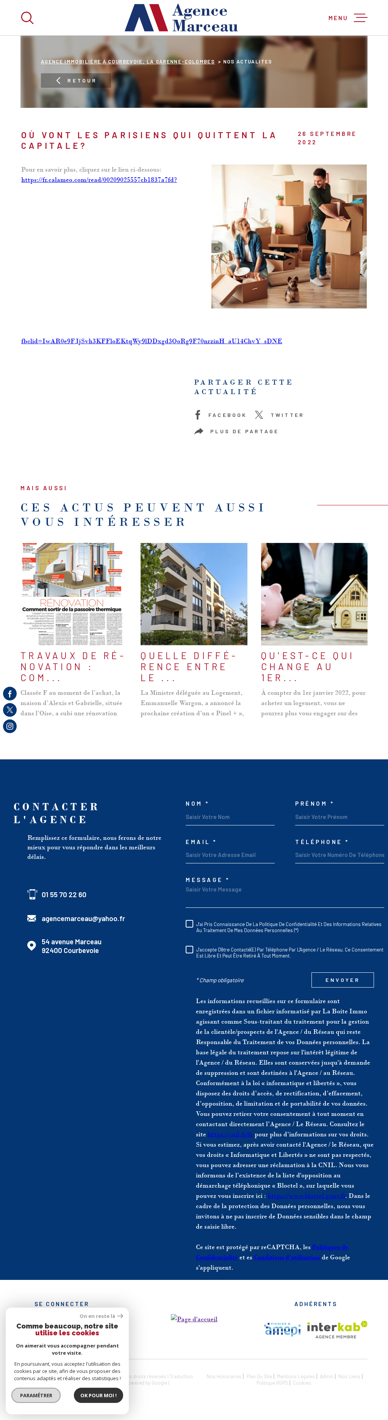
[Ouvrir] (27, 18)
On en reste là (97, 1316)
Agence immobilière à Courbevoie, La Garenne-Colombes (128, 61)
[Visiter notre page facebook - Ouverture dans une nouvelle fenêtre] (10, 694)
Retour (82, 80)
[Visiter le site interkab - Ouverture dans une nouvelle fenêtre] (337, 1329)
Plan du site (259, 1376)
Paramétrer (36, 1395)
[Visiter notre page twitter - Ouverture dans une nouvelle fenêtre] (10, 710)
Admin (326, 1376)
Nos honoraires (224, 1376)
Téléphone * (322, 842)
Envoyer (342, 980)
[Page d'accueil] (181, 18)
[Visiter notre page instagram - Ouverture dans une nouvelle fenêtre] (10, 726)
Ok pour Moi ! (98, 1395)
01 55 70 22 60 (64, 894)
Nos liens (349, 1376)
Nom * (198, 803)
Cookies (302, 1382)
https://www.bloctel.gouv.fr (306, 1195)
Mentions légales (296, 1376)
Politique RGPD (272, 1382)
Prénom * (314, 803)
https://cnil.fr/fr (230, 1134)
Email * (201, 842)
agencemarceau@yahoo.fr (83, 918)
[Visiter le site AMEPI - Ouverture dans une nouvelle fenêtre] (282, 1329)
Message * (208, 880)
